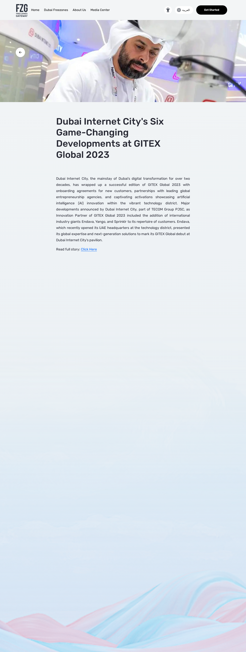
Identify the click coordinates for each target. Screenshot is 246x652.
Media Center (100, 10)
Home (35, 10)
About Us (79, 10)
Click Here (89, 249)
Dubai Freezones (56, 10)
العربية (186, 10)
